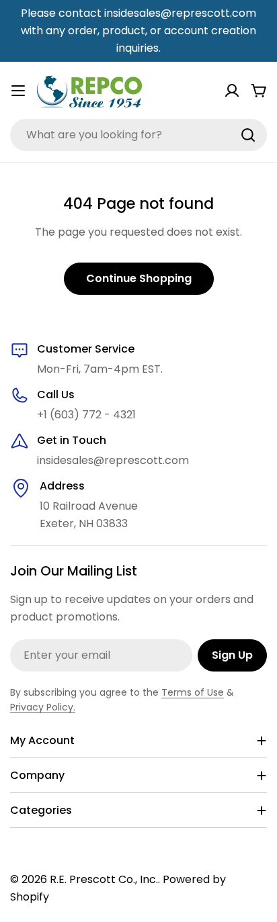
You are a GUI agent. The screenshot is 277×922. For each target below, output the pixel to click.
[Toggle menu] (18, 91)
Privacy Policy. (42, 707)
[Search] (248, 135)
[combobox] (138, 135)
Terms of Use (192, 692)
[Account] (232, 91)
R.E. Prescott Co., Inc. (104, 879)
